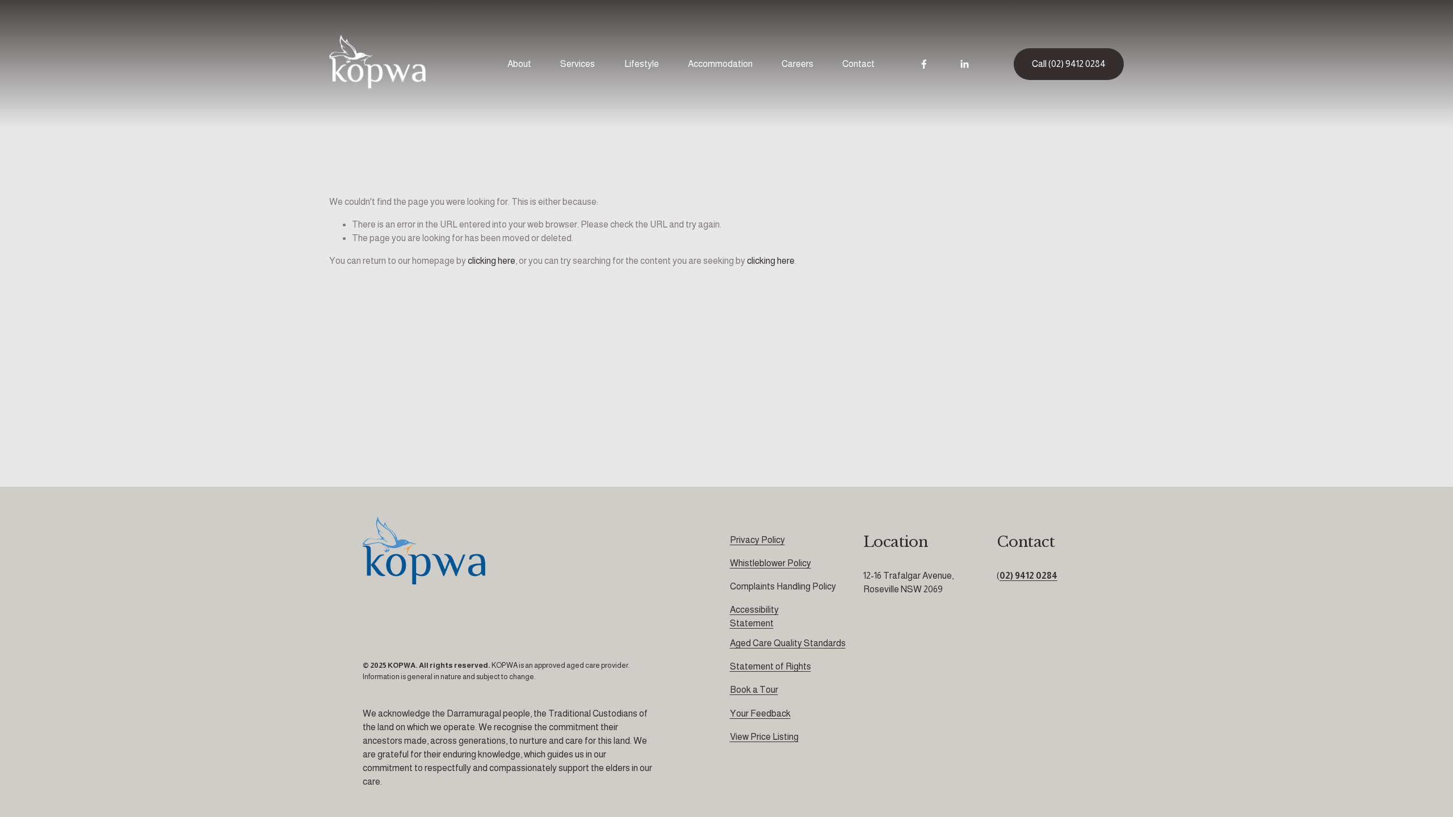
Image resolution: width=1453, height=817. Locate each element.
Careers (797, 64)
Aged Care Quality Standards (788, 643)
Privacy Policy (757, 540)
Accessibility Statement (754, 616)
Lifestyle (641, 64)
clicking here (491, 261)
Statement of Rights (770, 666)
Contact (858, 64)
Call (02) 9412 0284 (1069, 64)
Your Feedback (760, 713)
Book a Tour (754, 689)
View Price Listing (764, 737)
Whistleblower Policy (770, 563)
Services (577, 64)
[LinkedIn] (964, 64)
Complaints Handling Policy (783, 586)
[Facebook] (924, 64)
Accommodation (720, 64)
